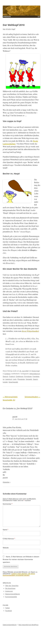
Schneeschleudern (32, 397)
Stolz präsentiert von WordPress (28, 625)
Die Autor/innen (10, 588)
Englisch (12, 376)
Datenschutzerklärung (12, 594)
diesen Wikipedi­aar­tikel (30, 331)
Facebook (8, 611)
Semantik (29, 379)
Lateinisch (8, 379)
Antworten (6, 482)
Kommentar (7, 504)
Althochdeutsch (34, 374)
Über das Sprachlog (11, 586)
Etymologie (28, 376)
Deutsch (5, 376)
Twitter (7, 608)
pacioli (14, 417)
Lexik (15, 379)
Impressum (9, 591)
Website (6, 548)
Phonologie (21, 379)
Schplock (7, 374)
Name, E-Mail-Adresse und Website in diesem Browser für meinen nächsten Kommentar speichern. (21, 559)
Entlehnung (19, 376)
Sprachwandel (13, 382)
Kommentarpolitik (11, 597)
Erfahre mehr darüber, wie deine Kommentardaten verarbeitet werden (19, 574)
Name (5, 530)
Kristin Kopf (36, 371)
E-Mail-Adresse (9, 539)
